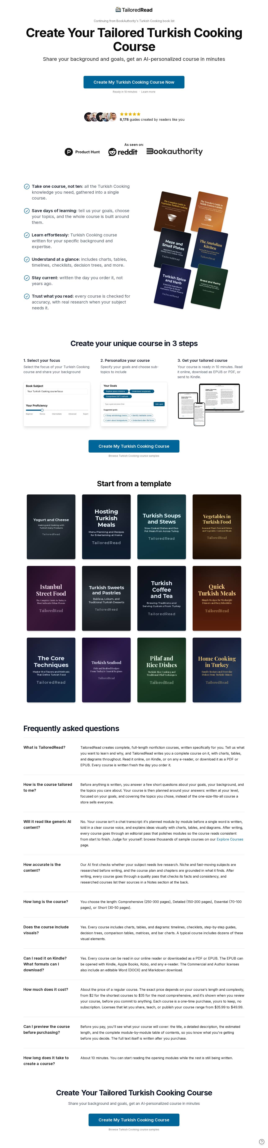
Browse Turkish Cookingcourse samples (134, 455)
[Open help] (262, 1142)
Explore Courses (230, 839)
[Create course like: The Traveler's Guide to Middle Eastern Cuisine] (209, 214)
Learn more (148, 91)
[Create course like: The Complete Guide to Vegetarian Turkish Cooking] (173, 214)
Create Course (51, 550)
